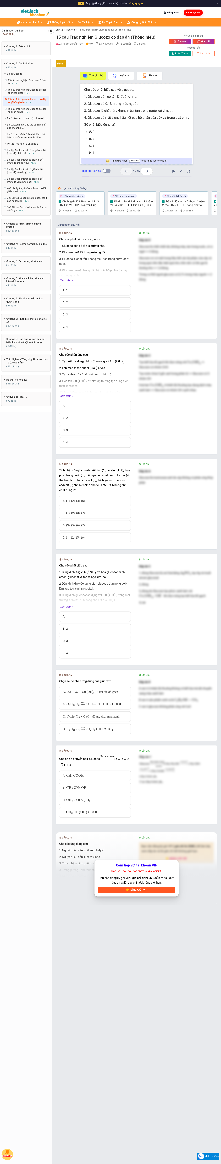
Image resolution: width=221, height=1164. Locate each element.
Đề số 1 (61, 63)
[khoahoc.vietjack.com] (35, 12)
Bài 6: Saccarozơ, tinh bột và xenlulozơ (27, 118)
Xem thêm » (66, 280)
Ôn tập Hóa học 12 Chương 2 (22, 143)
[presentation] (117, 362)
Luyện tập (124, 75)
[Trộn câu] (181, 171)
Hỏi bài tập (7, 1156)
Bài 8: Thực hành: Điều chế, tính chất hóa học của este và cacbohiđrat (26, 136)
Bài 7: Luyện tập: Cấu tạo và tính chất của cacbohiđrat (26, 126)
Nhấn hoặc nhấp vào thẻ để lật (139, 160)
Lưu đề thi (205, 53)
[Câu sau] (147, 171)
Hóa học (70, 29)
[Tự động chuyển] (174, 171)
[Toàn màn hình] (188, 171)
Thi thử (153, 75)
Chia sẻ (181, 41)
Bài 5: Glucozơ (14, 73)
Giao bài (205, 41)
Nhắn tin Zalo (211, 1156)
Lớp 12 (59, 29)
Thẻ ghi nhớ (96, 75)
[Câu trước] (126, 171)
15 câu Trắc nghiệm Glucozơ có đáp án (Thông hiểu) (104, 29)
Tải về (181, 53)
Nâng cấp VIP (138, 889)
